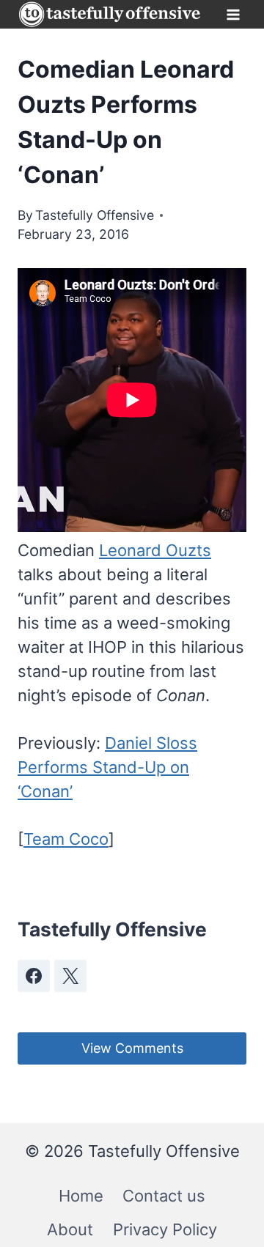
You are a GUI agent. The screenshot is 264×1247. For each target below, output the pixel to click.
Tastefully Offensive (94, 215)
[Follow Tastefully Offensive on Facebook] (34, 976)
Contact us (163, 1195)
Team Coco (66, 838)
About (70, 1229)
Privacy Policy (165, 1229)
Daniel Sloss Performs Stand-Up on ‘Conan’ (107, 767)
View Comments (132, 1048)
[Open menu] (232, 14)
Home (81, 1195)
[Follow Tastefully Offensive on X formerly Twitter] (70, 976)
